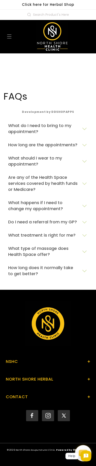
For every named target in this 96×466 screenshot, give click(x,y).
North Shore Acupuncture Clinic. (36, 449)
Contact (48, 397)
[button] (9, 36)
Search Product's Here (51, 14)
